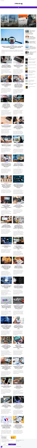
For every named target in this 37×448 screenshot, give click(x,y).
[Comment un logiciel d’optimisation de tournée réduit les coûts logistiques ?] (6, 219)
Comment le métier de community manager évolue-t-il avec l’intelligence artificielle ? (6, 347)
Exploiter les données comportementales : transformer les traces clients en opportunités (18, 426)
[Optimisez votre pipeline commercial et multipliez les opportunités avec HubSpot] (6, 59)
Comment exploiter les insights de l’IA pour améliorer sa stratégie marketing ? (30, 42)
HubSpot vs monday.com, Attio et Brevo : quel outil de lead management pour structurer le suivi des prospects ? (12, 47)
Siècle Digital (19, 440)
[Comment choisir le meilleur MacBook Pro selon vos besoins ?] (18, 59)
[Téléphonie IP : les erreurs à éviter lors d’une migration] (6, 139)
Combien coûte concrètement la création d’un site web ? (18, 387)
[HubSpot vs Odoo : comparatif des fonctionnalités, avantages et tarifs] (18, 340)
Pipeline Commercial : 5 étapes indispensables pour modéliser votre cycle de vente (18, 327)
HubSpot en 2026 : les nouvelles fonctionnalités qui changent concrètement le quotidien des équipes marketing (18, 106)
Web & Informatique (18, 10)
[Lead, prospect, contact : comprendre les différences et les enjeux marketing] (18, 280)
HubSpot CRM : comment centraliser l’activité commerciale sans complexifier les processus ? (30, 37)
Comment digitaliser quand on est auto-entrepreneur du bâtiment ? (18, 145)
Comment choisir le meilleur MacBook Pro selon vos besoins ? (18, 66)
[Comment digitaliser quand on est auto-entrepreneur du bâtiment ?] (18, 139)
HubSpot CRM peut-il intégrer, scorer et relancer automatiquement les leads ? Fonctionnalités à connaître (30, 32)
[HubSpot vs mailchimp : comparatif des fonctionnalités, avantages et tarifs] (6, 199)
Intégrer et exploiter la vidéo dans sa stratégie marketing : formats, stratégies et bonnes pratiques (6, 327)
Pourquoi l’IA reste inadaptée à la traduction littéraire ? (6, 126)
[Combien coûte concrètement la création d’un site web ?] (18, 380)
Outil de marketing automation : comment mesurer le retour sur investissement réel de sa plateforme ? (6, 106)
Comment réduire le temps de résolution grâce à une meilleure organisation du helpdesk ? (6, 368)
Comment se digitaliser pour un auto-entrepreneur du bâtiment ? (6, 85)
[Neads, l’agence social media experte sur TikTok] (6, 380)
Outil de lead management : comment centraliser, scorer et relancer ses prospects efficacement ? (6, 165)
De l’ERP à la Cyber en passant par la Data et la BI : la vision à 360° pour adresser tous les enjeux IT (18, 407)
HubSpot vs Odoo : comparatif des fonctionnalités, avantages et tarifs (18, 347)
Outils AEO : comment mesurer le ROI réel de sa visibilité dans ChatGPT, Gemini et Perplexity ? (18, 86)
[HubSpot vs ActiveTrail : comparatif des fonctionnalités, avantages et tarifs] (18, 240)
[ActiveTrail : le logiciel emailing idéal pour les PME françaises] (6, 399)
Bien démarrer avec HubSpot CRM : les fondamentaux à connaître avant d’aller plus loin (6, 307)
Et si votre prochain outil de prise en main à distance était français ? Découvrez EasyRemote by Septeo (6, 426)
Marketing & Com (6, 183)
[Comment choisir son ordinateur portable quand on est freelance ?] (18, 199)
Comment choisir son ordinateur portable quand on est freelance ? (18, 206)
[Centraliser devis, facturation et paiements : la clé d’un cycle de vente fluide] (18, 360)
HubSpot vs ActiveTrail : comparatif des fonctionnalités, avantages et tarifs (18, 248)
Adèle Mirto (3, 53)
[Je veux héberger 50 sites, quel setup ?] (6, 240)
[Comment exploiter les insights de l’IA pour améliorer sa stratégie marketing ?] (27, 42)
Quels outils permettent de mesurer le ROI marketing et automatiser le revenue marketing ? (18, 186)
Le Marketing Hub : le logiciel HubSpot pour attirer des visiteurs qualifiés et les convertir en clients (18, 307)
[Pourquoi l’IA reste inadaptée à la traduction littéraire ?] (6, 120)
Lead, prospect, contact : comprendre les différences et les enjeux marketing (18, 286)
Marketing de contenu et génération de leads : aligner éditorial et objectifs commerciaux (6, 267)
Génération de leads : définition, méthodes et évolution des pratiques (18, 266)
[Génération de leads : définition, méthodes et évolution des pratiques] (18, 260)
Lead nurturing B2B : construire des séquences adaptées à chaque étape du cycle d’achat (18, 127)
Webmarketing (18, 124)
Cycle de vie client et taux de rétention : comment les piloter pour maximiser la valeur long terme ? (6, 186)
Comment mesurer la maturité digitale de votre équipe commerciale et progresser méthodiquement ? (18, 227)
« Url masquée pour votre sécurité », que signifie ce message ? (31, 81)
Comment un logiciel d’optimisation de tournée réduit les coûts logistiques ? (6, 226)
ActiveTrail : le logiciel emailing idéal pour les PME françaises (6, 406)
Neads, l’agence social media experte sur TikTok (6, 387)
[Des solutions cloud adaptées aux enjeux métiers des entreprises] (6, 280)
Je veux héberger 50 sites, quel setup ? (6, 247)
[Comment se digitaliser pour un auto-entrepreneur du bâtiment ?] (6, 78)
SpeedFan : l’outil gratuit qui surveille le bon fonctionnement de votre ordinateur (32, 72)
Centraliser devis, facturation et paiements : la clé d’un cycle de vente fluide (18, 367)
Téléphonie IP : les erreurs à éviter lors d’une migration (6, 145)
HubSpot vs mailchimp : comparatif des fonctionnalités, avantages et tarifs (6, 207)
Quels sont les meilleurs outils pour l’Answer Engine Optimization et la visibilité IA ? (18, 165)
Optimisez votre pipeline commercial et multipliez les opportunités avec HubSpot (6, 66)
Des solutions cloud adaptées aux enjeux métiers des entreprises (6, 286)
